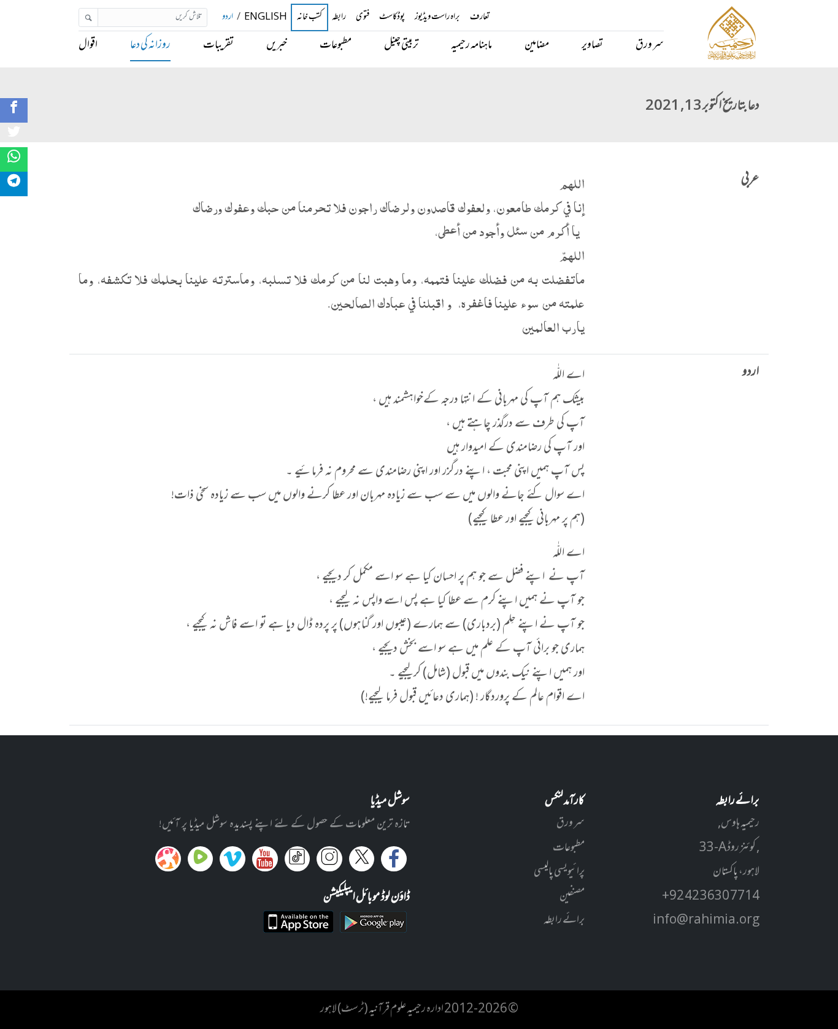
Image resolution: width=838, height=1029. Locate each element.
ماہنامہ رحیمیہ (471, 45)
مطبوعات (336, 45)
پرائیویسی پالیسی (559, 872)
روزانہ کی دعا (150, 45)
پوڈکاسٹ (392, 17)
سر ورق (650, 45)
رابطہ (339, 17)
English (265, 17)
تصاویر (592, 45)
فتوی (362, 17)
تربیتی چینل (401, 45)
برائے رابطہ (564, 920)
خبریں (276, 45)
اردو (227, 17)
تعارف (480, 17)
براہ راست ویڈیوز (437, 17)
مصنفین (572, 897)
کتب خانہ (309, 18)
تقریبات (218, 45)
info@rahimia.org (706, 920)
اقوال (88, 45)
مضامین (537, 45)
